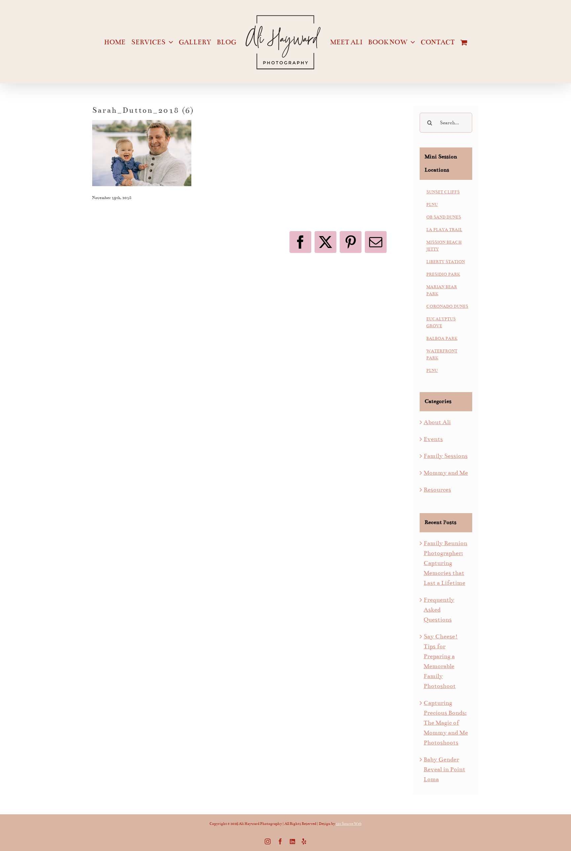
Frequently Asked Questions (439, 609)
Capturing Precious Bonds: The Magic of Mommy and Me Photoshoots (446, 722)
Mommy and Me (446, 472)
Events (433, 439)
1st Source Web (349, 824)
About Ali (437, 422)
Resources (437, 489)
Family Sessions (446, 456)
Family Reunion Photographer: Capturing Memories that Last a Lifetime (445, 563)
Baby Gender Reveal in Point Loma (444, 769)
